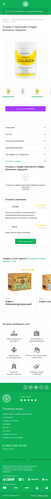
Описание (10, 127)
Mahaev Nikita (42, 495)
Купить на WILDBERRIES (25, 109)
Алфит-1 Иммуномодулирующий (18, 303)
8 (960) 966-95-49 (15, 445)
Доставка (6, 424)
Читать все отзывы (25, 241)
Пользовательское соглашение (15, 459)
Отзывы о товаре (13, 161)
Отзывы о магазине (11, 421)
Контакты (6, 431)
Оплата (5, 427)
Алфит (7, 298)
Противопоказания (14, 147)
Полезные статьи (9, 434)
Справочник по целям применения (17, 414)
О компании (8, 417)
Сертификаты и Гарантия (16, 154)
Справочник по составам (13, 437)
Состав (8, 134)
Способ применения (14, 141)
